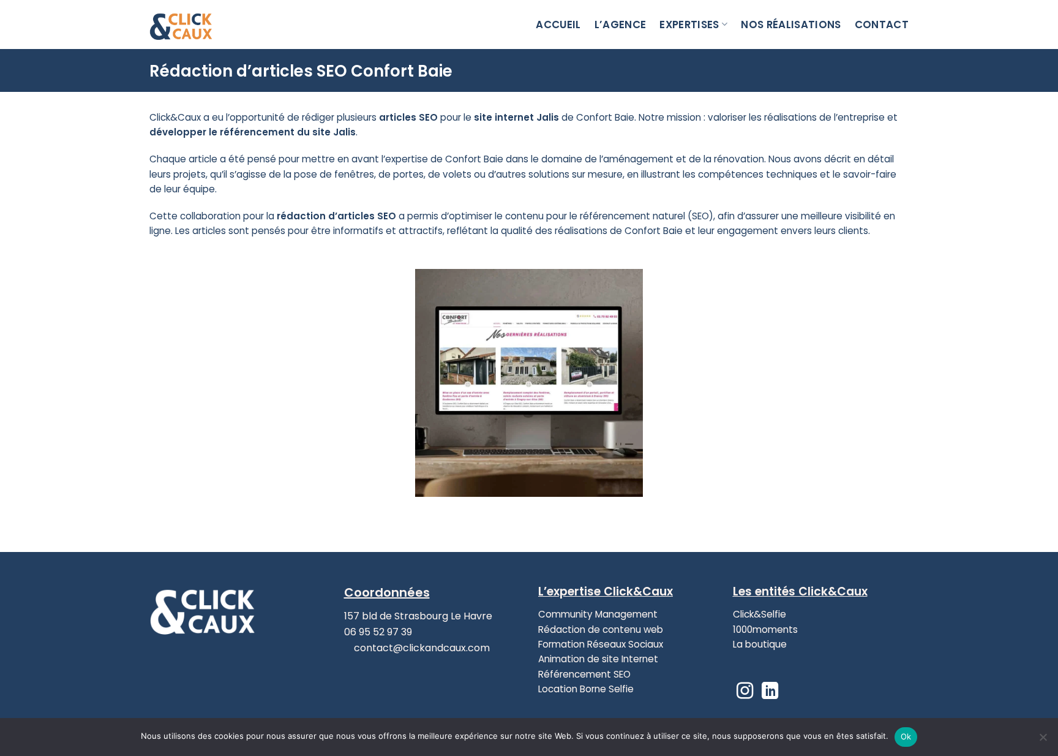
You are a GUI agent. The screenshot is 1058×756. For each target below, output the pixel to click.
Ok (906, 736)
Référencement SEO (584, 674)
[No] (1043, 740)
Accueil (558, 24)
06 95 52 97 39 (378, 632)
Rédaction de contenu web (600, 629)
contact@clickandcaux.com (420, 648)
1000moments (765, 629)
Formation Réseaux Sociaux (600, 644)
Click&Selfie (759, 614)
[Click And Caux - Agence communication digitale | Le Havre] (210, 24)
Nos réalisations (791, 24)
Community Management (598, 614)
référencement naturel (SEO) (646, 216)
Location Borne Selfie (586, 688)
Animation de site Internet (598, 658)
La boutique (760, 644)
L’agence (621, 24)
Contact (882, 24)
